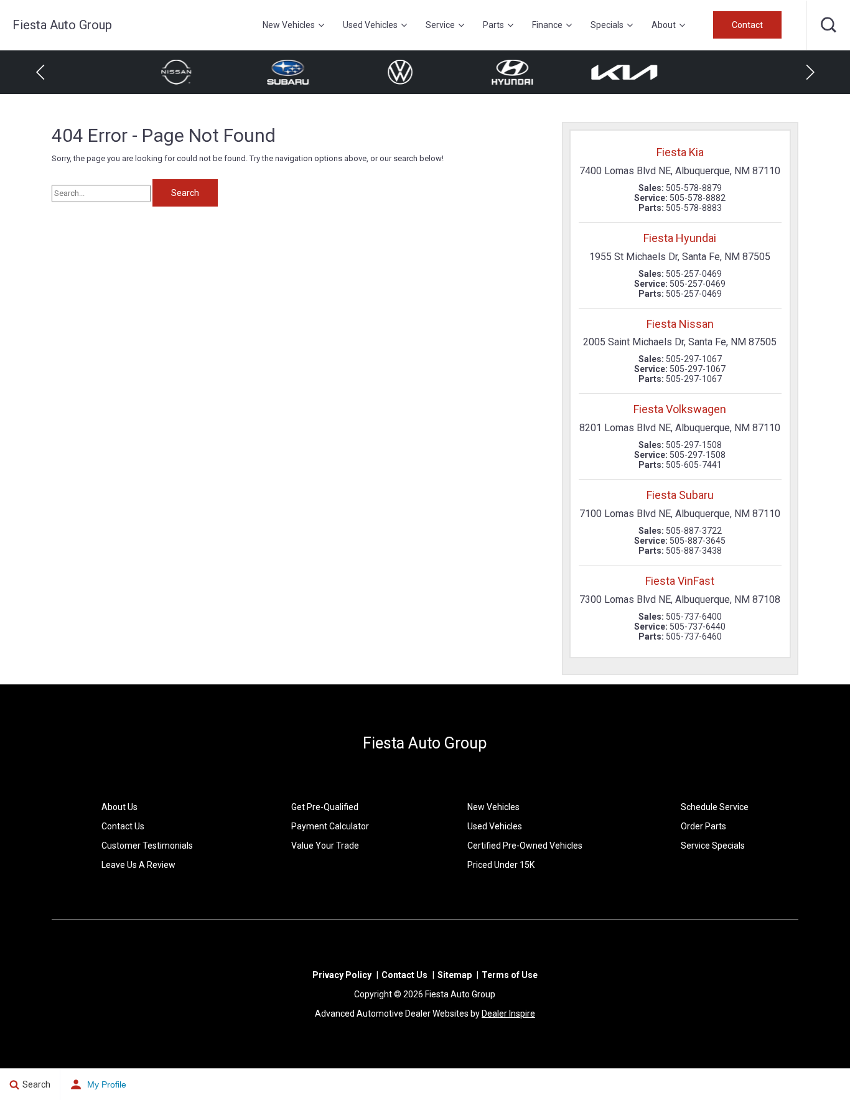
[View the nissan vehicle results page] (649, 72)
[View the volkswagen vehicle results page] (313, 72)
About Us (119, 807)
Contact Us (122, 826)
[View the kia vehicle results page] (537, 72)
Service (440, 25)
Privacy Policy (341, 975)
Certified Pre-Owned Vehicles (524, 846)
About (664, 25)
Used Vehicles (370, 25)
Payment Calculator (330, 826)
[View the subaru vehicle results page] (201, 72)
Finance (547, 25)
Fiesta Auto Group (425, 743)
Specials (607, 25)
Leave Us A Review (138, 865)
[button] (828, 25)
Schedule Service (715, 807)
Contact (747, 25)
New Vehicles (289, 25)
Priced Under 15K (501, 865)
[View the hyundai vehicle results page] (424, 72)
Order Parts (703, 826)
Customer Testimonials (147, 846)
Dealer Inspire (508, 1013)
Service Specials (713, 846)
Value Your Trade (325, 846)
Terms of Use (510, 975)
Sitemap (454, 975)
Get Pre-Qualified (324, 807)
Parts (493, 25)
